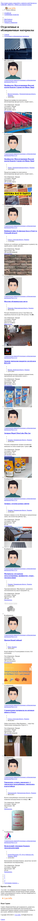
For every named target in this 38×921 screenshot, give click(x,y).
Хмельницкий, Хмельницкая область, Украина (22, 793)
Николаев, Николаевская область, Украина (20, 308)
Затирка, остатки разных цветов (16, 504)
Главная (6, 34)
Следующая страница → (11, 883)
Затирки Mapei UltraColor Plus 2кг (17, 433)
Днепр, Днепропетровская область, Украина (21, 167)
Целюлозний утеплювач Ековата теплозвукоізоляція (17, 847)
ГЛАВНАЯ (7, 13)
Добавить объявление (10, 22)
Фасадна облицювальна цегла (15, 301)
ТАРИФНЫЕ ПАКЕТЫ (11, 14)
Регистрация (8, 21)
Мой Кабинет (8, 19)
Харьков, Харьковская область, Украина (20, 440)
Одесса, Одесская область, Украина (18, 239)
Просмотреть (8, 111)
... (4, 879)
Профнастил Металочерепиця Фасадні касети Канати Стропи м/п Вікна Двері (19, 86)
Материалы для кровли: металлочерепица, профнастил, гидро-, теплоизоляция (19, 576)
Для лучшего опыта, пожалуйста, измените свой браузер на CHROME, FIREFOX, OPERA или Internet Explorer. (19, 3)
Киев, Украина (12, 647)
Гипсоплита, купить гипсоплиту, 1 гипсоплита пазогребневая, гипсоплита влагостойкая (19, 784)
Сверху (3, 919)
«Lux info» (18, 915)
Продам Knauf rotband (13, 640)
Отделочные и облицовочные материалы (16, 36)
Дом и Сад (14, 82)
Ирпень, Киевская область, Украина (19, 370)
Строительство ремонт (11, 80)
